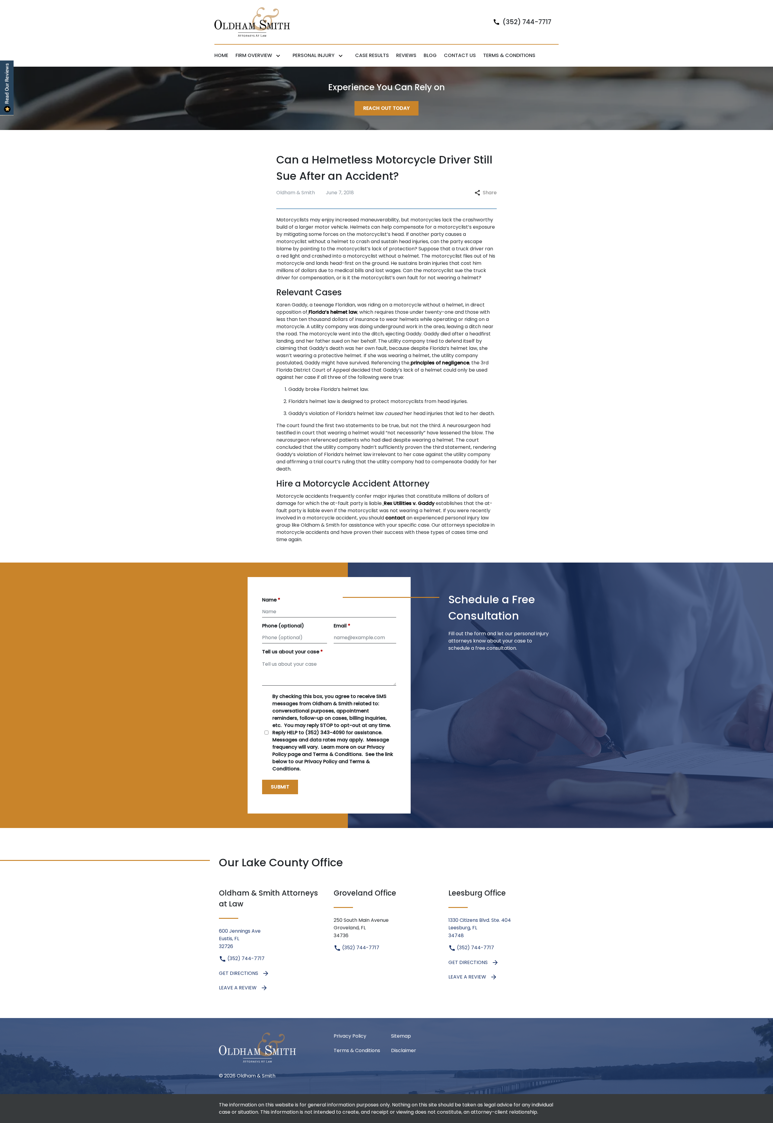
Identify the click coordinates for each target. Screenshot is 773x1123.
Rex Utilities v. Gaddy (409, 503)
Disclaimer (403, 1050)
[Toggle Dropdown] (279, 55)
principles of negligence (440, 362)
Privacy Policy (350, 1036)
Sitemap (401, 1036)
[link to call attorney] (520, 21)
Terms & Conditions (357, 1050)
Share (490, 192)
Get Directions (238, 973)
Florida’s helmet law (333, 312)
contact (395, 517)
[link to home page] (252, 21)
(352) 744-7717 (245, 958)
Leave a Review (238, 987)
